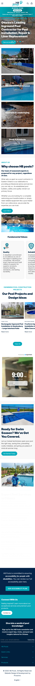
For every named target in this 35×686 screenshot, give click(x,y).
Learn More (17, 63)
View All (17, 344)
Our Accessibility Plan (17, 588)
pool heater (28, 201)
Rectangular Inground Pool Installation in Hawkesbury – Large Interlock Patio (12, 326)
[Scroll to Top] (32, 676)
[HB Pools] (17, 3)
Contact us (6, 613)
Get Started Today (9, 453)
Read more (5, 332)
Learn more (17, 89)
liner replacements (8, 549)
